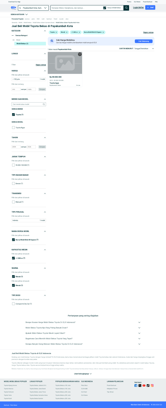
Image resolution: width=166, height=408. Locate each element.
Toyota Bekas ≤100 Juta (62, 385)
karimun (49, 19)
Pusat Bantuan (111, 385)
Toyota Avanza (8, 388)
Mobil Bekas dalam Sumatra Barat (43, 22)
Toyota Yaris (8, 395)
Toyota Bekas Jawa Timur (38, 392)
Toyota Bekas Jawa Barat (38, 388)
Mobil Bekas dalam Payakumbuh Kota (67, 22)
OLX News (84, 395)
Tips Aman (110, 392)
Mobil (20, 22)
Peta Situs (84, 385)
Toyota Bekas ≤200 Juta (62, 392)
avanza (27, 19)
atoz (67, 19)
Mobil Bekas (27, 22)
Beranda (14, 22)
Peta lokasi (13, 405)
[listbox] (56, 32)
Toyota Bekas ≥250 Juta (62, 398)
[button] (14, 2)
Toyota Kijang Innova (10, 385)
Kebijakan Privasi (112, 388)
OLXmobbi (84, 388)
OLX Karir (84, 392)
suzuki (61, 19)
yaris (33, 19)
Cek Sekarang (143, 41)
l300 (38, 19)
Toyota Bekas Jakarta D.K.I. (38, 385)
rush (43, 19)
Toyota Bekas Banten (36, 398)
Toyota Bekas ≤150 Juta (62, 388)
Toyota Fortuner (9, 392)
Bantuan (6, 405)
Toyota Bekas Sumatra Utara (39, 395)
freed (55, 19)
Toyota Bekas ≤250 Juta (62, 395)
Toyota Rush (8, 398)
